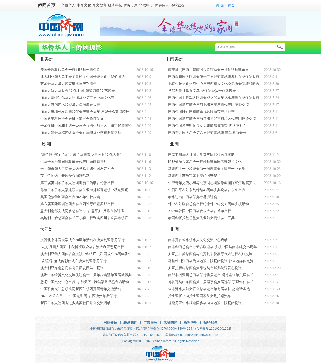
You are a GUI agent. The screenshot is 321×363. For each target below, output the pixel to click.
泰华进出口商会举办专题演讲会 (192, 197)
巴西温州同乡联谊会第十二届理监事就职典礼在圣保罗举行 (213, 77)
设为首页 (228, 5)
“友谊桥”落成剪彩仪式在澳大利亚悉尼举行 (73, 261)
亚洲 (174, 143)
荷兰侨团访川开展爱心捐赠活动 (65, 176)
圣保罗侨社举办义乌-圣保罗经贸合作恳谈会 (202, 91)
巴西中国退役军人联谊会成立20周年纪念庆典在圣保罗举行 (213, 98)
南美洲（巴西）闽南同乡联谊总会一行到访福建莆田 (208, 70)
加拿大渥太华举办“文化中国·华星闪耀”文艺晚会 (77, 91)
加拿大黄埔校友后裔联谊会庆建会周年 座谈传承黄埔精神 (84, 112)
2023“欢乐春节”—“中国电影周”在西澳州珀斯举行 (78, 296)
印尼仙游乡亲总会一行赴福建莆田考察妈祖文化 (205, 162)
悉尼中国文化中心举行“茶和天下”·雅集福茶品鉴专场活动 (84, 282)
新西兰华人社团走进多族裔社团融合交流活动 (75, 303)
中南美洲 (174, 58)
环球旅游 (177, 5)
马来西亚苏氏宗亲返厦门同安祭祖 (194, 176)
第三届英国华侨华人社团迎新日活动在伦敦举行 (77, 183)
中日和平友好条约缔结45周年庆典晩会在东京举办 (206, 190)
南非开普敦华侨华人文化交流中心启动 (198, 240)
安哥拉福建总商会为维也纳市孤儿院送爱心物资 (205, 268)
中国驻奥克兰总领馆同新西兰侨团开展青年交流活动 (80, 289)
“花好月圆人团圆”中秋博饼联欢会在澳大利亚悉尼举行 (82, 247)
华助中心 (146, 5)
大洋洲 (46, 229)
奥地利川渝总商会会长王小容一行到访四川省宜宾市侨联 (84, 218)
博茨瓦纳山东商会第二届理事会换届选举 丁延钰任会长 (210, 282)
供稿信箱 (171, 322)
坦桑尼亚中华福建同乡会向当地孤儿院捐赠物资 (205, 303)
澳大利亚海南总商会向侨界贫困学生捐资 (72, 268)
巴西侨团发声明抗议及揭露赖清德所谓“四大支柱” (206, 126)
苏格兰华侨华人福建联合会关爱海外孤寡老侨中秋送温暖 (84, 190)
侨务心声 (131, 5)
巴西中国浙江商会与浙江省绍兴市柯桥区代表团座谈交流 (212, 119)
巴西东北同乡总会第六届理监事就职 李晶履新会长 (207, 133)
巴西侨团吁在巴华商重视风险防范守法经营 (201, 112)
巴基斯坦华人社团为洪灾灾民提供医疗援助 (201, 155)
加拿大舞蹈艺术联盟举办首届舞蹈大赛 (70, 105)
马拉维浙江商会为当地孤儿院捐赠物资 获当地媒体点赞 (210, 261)
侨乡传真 (162, 5)
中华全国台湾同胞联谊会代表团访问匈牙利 (73, 162)
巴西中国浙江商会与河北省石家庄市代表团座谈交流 (208, 105)
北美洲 (46, 58)
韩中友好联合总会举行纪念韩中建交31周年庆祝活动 (208, 204)
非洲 (174, 229)
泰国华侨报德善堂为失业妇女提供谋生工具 (201, 218)
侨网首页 (47, 5)
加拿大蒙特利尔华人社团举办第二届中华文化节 (77, 98)
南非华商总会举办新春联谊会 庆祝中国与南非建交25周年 (212, 247)
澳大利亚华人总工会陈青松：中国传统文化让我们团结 (82, 77)
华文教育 (100, 5)
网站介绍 (110, 322)
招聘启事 (211, 322)
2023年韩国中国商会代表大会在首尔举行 (199, 211)
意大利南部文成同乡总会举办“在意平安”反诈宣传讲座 (82, 211)
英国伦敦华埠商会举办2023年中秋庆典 (70, 197)
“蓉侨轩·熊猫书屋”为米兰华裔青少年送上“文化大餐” (80, 155)
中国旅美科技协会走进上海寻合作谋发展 (72, 119)
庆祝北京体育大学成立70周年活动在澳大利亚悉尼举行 (82, 240)
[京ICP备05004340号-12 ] (174, 328)
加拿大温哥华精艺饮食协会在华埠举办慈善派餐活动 (80, 133)
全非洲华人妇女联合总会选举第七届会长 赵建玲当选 (209, 289)
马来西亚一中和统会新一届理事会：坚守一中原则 (206, 169)
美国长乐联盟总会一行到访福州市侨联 (70, 70)
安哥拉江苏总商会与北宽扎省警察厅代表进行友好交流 (210, 254)
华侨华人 (68, 5)
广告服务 (150, 322)
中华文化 (84, 5)
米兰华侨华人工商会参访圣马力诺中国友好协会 (77, 169)
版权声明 (191, 322)
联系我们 (130, 322)
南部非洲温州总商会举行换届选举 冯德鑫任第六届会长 (210, 275)
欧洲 (46, 143)
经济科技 (115, 5)
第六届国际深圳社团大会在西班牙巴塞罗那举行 (77, 204)
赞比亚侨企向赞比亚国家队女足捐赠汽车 (199, 296)
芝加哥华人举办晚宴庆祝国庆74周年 (68, 84)
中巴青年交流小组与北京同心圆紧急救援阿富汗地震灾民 (212, 183)
